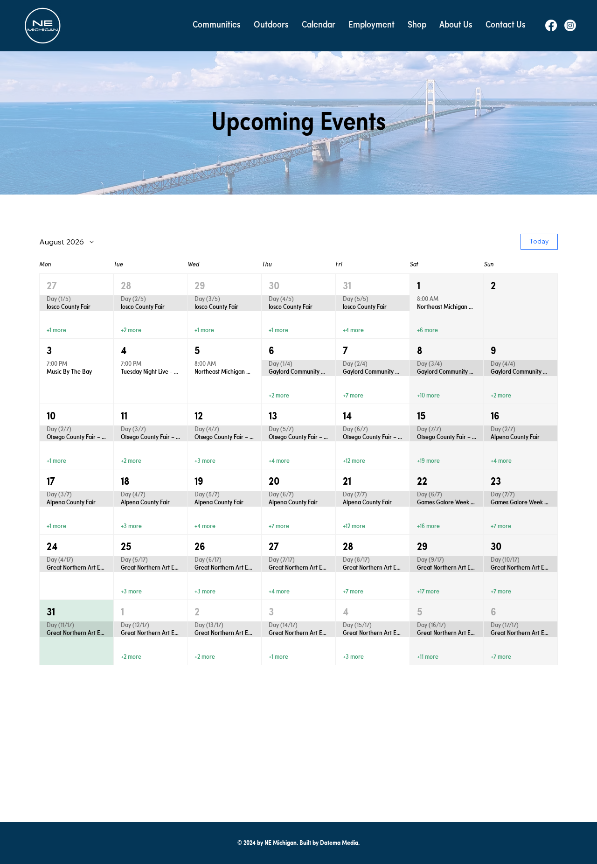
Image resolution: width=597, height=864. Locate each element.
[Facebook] (551, 25)
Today (539, 241)
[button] (216, 25)
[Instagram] (570, 25)
